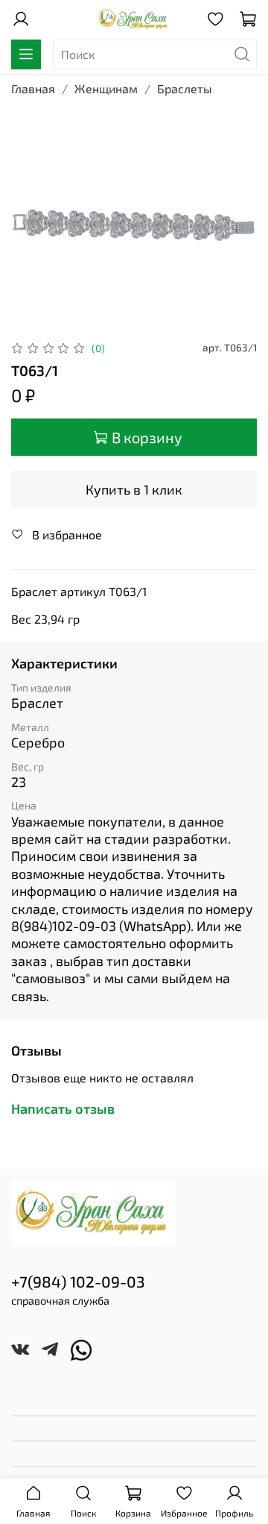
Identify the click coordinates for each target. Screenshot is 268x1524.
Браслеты (184, 88)
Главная (33, 88)
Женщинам (106, 88)
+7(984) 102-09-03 (78, 1281)
